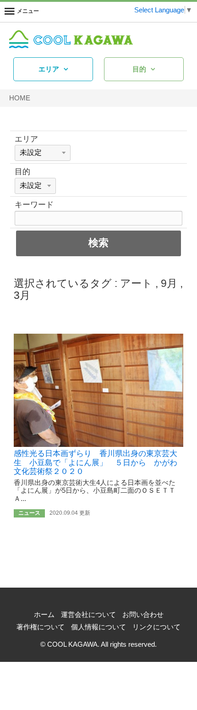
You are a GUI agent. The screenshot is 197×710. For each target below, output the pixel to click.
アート (136, 283)
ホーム (44, 614)
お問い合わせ (143, 614)
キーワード (34, 204)
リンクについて (156, 627)
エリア (48, 69)
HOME (19, 98)
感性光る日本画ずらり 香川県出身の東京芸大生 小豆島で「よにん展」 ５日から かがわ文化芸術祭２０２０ (95, 462)
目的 (139, 69)
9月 (169, 283)
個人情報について (98, 627)
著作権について (40, 627)
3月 (22, 295)
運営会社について (88, 614)
